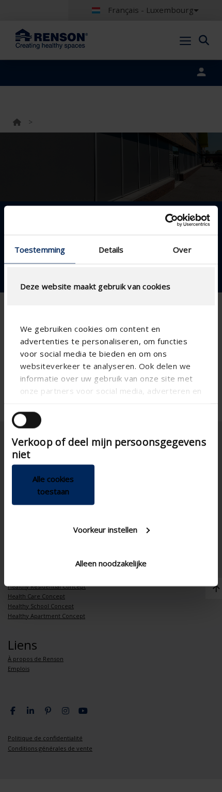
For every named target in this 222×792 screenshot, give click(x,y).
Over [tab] (182, 249)
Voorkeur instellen (105, 529)
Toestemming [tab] (39, 249)
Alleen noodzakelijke (111, 563)
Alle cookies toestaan (53, 485)
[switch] (26, 420)
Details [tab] (111, 249)
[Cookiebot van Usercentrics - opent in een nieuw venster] (165, 220)
